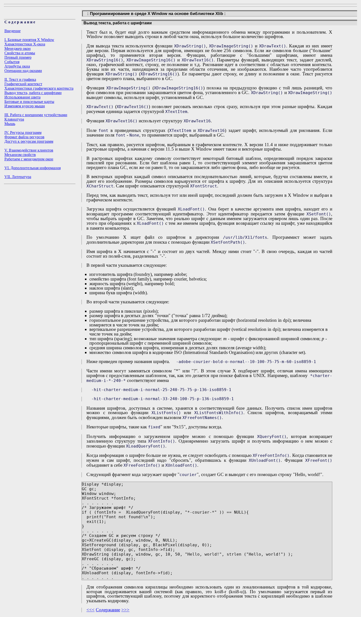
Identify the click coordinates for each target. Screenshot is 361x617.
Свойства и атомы (19, 53)
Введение (12, 31)
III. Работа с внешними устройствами (35, 115)
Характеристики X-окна (24, 44)
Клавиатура (14, 119)
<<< (90, 609)
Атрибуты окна (17, 66)
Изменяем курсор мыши (24, 106)
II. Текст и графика (20, 79)
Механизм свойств (20, 155)
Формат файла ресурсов (24, 137)
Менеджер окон (17, 48)
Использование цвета (22, 97)
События (11, 62)
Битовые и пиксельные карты (29, 101)
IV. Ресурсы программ (23, 132)
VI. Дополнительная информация (32, 168)
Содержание (108, 609)
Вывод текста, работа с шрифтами (33, 93)
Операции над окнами (23, 71)
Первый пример (17, 57)
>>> (125, 609)
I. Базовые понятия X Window (29, 40)
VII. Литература (17, 177)
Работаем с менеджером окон (28, 159)
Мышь (9, 124)
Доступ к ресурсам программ (28, 141)
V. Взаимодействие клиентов (28, 150)
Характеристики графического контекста (38, 88)
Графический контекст (23, 84)
